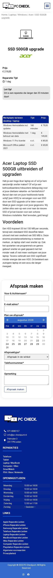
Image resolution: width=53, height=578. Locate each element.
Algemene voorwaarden (14, 550)
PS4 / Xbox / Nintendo (13, 472)
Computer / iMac (10, 466)
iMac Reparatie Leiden (13, 541)
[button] (47, 6)
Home (4, 14)
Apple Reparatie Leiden (13, 522)
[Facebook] (28, 574)
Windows (22, 14)
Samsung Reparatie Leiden (15, 528)
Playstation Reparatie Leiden (16, 547)
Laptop (12, 14)
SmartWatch (8, 469)
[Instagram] (23, 574)
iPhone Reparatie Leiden (14, 525)
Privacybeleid (9, 553)
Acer (31, 14)
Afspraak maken (15, 389)
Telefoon (7, 456)
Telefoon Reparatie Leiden (15, 531)
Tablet (6, 460)
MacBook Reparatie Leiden (15, 538)
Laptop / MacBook (11, 463)
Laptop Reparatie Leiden (14, 534)
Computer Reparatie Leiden (15, 544)
